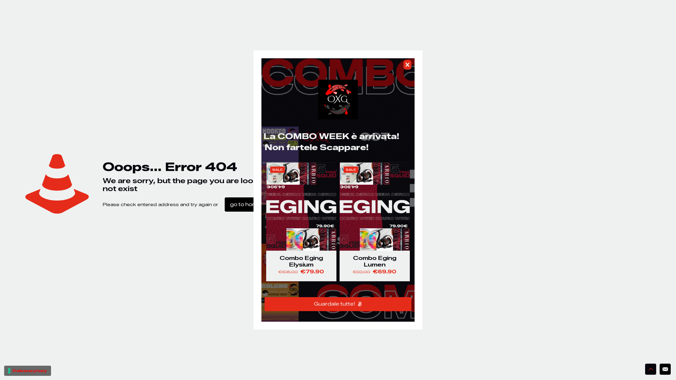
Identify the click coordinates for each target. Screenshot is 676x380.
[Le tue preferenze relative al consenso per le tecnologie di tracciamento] (27, 371)
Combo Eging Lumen (374, 261)
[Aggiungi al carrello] (329, 170)
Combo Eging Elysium (301, 261)
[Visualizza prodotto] (329, 181)
